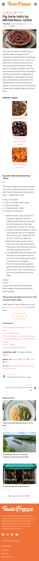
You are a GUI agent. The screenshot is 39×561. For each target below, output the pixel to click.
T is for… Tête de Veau (11, 333)
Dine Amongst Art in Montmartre (16, 486)
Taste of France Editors (20, 496)
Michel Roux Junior (9, 369)
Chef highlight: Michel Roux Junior (19, 376)
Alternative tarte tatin (18, 366)
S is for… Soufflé (9, 345)
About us (5, 553)
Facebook (15, 359)
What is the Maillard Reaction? (14, 347)
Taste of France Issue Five (15, 307)
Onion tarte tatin (19, 118)
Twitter (23, 359)
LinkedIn (31, 359)
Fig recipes (30, 366)
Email (6, 362)
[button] (19, 424)
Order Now (19, 316)
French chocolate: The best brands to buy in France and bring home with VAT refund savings (19, 339)
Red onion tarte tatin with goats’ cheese (19, 141)
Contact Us (6, 550)
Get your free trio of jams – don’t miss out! (19, 387)
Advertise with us (8, 557)
